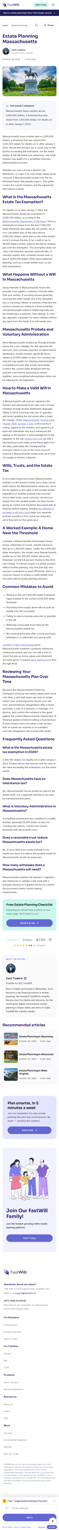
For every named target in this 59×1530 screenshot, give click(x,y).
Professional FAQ (12, 1332)
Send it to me (27, 923)
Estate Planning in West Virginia (33, 1072)
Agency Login (10, 1338)
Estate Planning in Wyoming (36, 1036)
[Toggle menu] (53, 5)
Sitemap (8, 1447)
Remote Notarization (14, 1389)
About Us (8, 1404)
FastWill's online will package (18, 645)
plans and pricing (40, 660)
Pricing (7, 1353)
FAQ (6, 1418)
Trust (6, 1367)
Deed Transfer (11, 1382)
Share (50, 25)
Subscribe (27, 1130)
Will (5, 1360)
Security (8, 1433)
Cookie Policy (25, 1527)
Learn (5, 25)
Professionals (10, 1325)
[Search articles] (36, 25)
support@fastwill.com (25, 1293)
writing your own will (35, 438)
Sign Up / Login (11, 1453)
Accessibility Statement (15, 1440)
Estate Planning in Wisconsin (36, 1054)
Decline (41, 1527)
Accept (52, 1527)
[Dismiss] (54, 1501)
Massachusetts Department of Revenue (24, 221)
